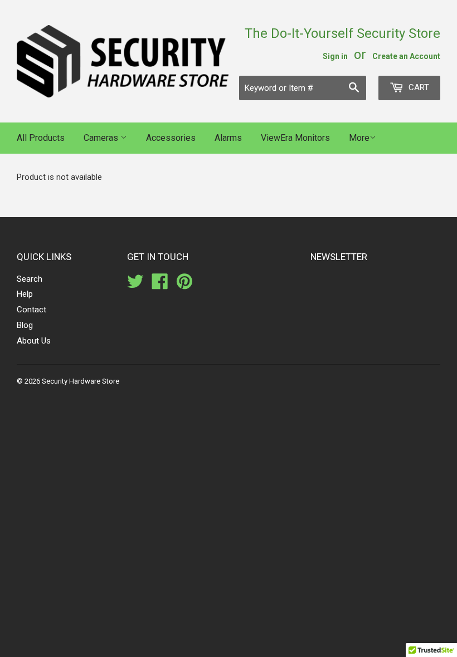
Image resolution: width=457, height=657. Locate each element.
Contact (31, 310)
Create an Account (406, 56)
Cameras (102, 138)
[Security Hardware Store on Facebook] (160, 285)
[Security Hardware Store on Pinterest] (184, 285)
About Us (34, 341)
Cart (417, 87)
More (359, 138)
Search (29, 279)
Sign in (335, 56)
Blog (25, 325)
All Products (41, 138)
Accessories (171, 138)
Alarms (228, 138)
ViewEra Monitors (295, 138)
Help (25, 294)
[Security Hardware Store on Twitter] (135, 285)
